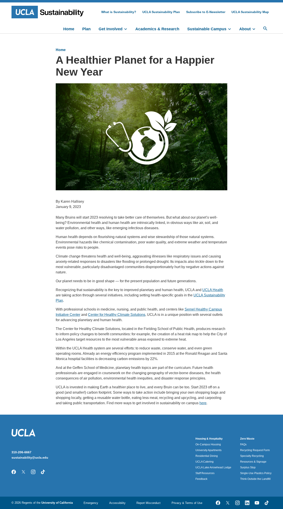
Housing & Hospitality (209, 438)
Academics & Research (157, 29)
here (203, 403)
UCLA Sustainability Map (250, 12)
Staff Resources (204, 473)
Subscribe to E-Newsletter (205, 12)
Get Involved (110, 29)
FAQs (243, 444)
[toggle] (127, 28)
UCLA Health (212, 290)
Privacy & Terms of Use (187, 503)
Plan (86, 29)
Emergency (91, 503)
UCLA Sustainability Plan (161, 12)
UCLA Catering (204, 461)
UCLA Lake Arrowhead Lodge (213, 467)
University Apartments (208, 450)
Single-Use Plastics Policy (256, 473)
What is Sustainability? (118, 12)
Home (68, 29)
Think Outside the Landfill (255, 478)
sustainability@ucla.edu (29, 457)
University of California (57, 502)
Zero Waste (247, 438)
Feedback (201, 478)
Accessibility (117, 503)
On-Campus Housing (208, 444)
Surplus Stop (248, 467)
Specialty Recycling (252, 456)
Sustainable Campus (206, 29)
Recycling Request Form (255, 450)
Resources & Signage (253, 461)
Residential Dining (206, 456)
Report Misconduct (148, 503)
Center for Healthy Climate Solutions (116, 314)
